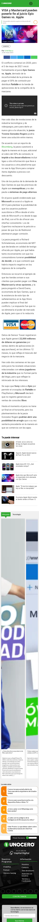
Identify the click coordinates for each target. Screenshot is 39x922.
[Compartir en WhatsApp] (34, 57)
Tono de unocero (28, 870)
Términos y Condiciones (26, 880)
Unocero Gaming (9, 873)
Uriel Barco (9, 51)
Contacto (25, 867)
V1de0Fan (7, 867)
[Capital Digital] (19, 852)
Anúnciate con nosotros (27, 875)
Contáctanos (19, 896)
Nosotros (25, 864)
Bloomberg (7, 146)
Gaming (6, 46)
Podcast (6, 870)
